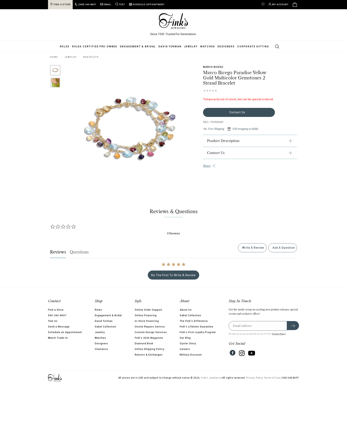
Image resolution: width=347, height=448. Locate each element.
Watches (207, 46)
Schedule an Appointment (65, 332)
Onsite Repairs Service (150, 326)
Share (207, 166)
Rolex (64, 46)
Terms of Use (272, 377)
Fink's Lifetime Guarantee (196, 326)
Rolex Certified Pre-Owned (94, 46)
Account (280, 4)
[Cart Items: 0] (295, 4)
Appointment (149, 4)
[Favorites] (264, 4)
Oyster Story (188, 343)
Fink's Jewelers (210, 377)
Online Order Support (148, 309)
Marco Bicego (213, 67)
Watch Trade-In (58, 338)
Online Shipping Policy (149, 349)
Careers (185, 349)
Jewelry (191, 46)
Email (107, 4)
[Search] (274, 46)
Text (122, 4)
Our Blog (185, 338)
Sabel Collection (105, 326)
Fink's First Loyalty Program (198, 332)
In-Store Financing (147, 321)
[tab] (252, 247)
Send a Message (59, 326)
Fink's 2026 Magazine (149, 338)
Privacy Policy (279, 334)
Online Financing (146, 315)
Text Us (53, 321)
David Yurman (169, 46)
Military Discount (191, 354)
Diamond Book (144, 343)
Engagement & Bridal (138, 46)
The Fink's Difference (194, 321)
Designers (226, 46)
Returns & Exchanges (149, 354)
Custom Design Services (151, 332)
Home (54, 57)
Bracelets (91, 57)
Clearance (101, 349)
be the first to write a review (173, 275)
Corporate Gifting (253, 46)
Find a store (62, 4)
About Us (186, 309)
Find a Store (56, 309)
